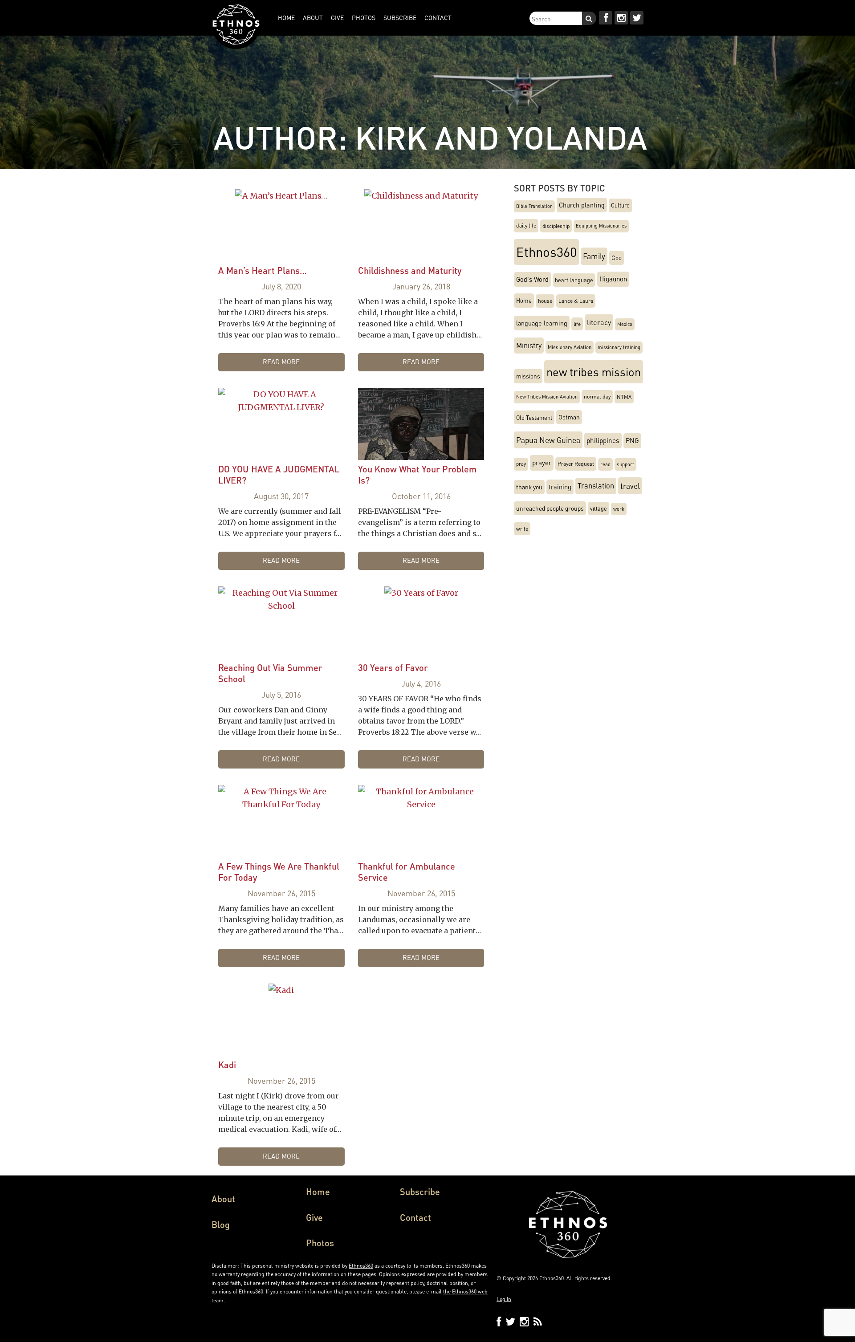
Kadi (227, 1064)
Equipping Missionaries (601, 226)
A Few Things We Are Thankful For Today (278, 871)
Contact (415, 1217)
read (605, 464)
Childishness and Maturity (409, 270)
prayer (541, 462)
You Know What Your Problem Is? (417, 474)
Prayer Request (576, 463)
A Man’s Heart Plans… (262, 270)
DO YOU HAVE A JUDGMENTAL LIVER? (278, 474)
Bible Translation (534, 206)
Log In (504, 1299)
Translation (596, 485)
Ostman (569, 417)
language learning (541, 323)
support (625, 464)
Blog (221, 1224)
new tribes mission (593, 371)
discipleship (556, 226)
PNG (632, 440)
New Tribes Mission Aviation (547, 397)
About (223, 1198)
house (545, 300)
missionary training (619, 347)
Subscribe (420, 1191)
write (522, 528)
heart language (574, 280)
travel (630, 486)
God (616, 257)
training (560, 487)
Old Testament (534, 417)
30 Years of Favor (393, 667)
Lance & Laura (575, 300)
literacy (599, 322)
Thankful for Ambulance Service (406, 871)
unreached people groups (550, 508)
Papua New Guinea (548, 440)
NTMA (624, 397)
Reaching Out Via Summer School (270, 673)
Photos (320, 1242)
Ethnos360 (546, 251)
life (577, 324)
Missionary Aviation (569, 347)
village (598, 508)
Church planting (582, 205)
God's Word (532, 279)
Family (594, 256)
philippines (602, 440)
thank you (529, 487)
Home (524, 300)
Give (314, 1217)
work (618, 508)
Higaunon (613, 279)
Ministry (529, 345)
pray (521, 463)
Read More (281, 361)
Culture (620, 205)
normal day (597, 396)
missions (528, 376)
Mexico (624, 324)
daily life (526, 225)
